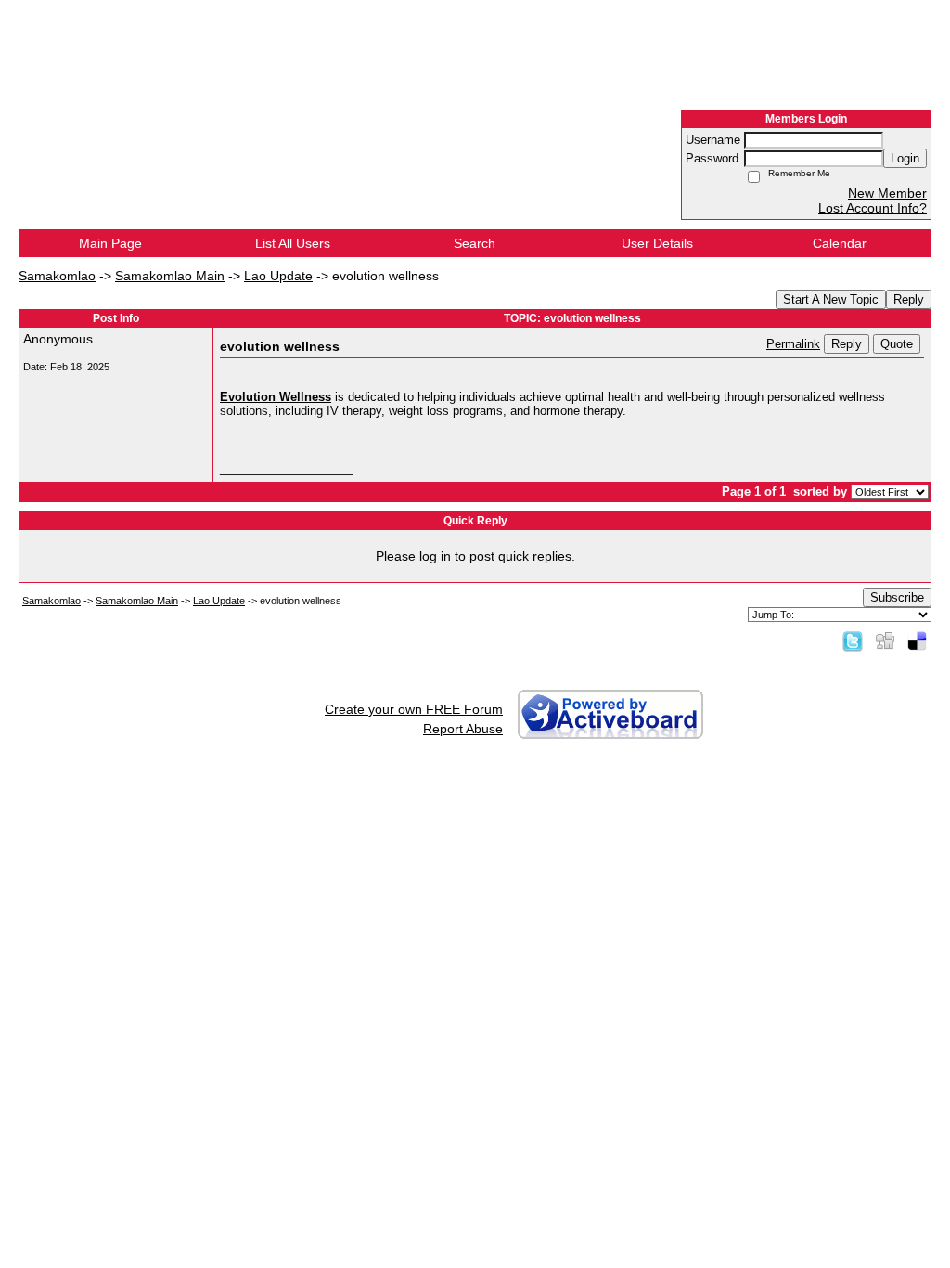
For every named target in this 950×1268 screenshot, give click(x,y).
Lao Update (278, 275)
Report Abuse (463, 728)
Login (905, 158)
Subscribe (897, 597)
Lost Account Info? (872, 208)
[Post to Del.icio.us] (917, 640)
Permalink (793, 344)
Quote (896, 344)
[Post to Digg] (885, 640)
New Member (887, 193)
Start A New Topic (831, 299)
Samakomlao (57, 275)
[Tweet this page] (852, 640)
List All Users (292, 243)
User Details (657, 243)
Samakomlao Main (170, 275)
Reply (908, 299)
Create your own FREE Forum (414, 709)
